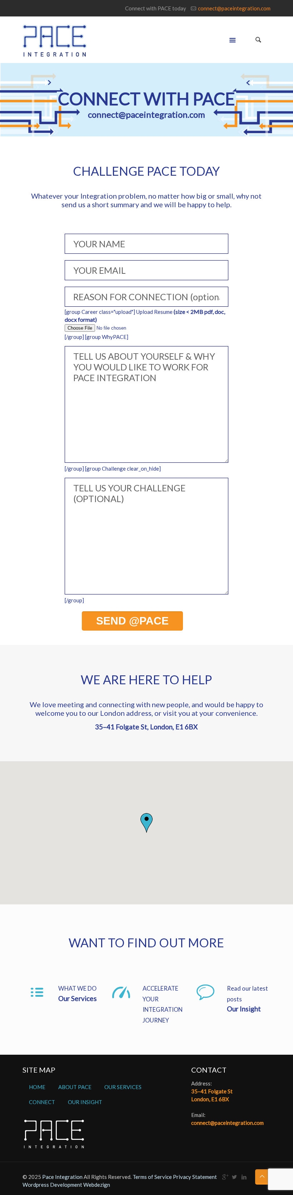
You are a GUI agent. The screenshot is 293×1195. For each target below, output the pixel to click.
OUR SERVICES (122, 1087)
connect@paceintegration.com (234, 8)
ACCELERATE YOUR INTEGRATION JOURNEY (163, 1004)
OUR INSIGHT (85, 1102)
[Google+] (225, 1177)
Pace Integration (62, 1177)
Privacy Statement (195, 1177)
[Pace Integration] (55, 39)
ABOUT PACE (74, 1087)
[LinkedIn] (244, 1177)
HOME (37, 1087)
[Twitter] (234, 1177)
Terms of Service (153, 1177)
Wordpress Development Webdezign (66, 1184)
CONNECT (42, 1102)
